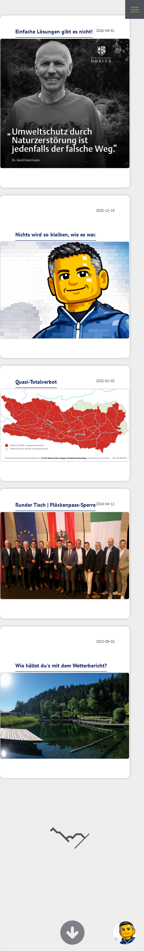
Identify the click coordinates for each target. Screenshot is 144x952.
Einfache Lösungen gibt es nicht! (54, 31)
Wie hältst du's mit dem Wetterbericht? (61, 665)
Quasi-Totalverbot (36, 381)
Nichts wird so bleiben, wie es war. (55, 234)
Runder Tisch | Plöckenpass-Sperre (55, 504)
